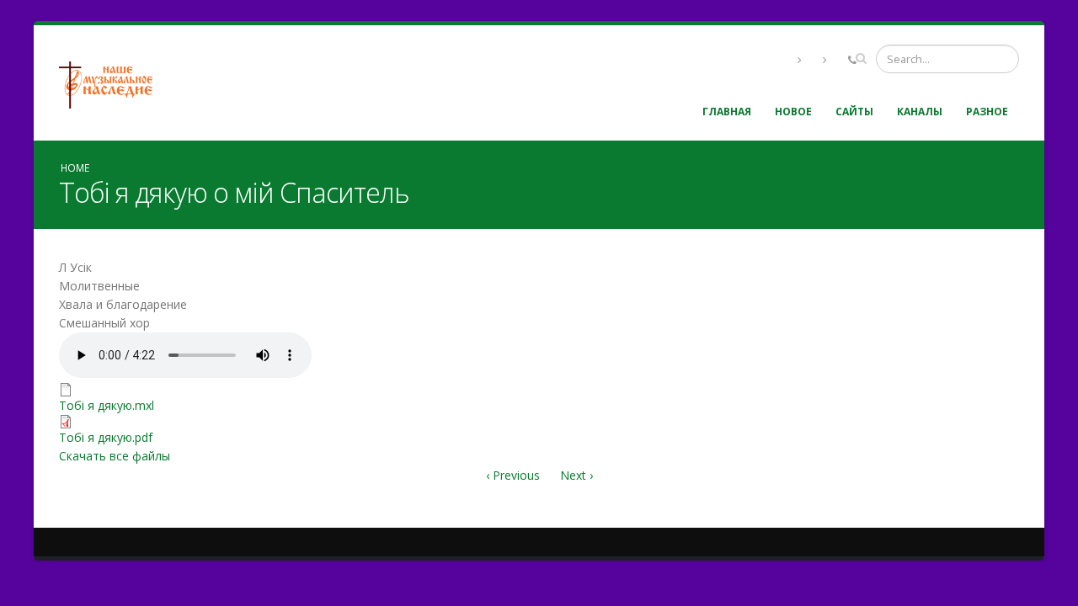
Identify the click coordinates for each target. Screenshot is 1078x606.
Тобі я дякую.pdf (105, 437)
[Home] (112, 83)
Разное (987, 111)
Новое (793, 111)
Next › (576, 475)
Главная (726, 111)
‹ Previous (513, 475)
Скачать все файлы (114, 456)
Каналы (919, 111)
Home (75, 167)
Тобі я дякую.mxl (106, 405)
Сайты (854, 111)
